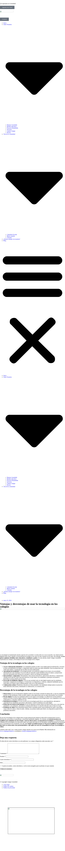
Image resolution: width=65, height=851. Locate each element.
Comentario (3, 753)
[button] (32, 308)
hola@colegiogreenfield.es (29, 731)
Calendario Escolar (12, 234)
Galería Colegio (11, 131)
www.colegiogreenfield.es (7, 731)
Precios (9, 132)
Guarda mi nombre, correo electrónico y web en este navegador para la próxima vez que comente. (28, 766)
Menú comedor (11, 236)
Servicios (9, 129)
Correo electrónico (5, 759)
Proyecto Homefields (12, 128)
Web (1, 762)
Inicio (4, 23)
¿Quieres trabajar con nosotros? (11, 239)
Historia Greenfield (12, 125)
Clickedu (9, 237)
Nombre (2, 756)
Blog (4, 240)
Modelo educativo (11, 126)
